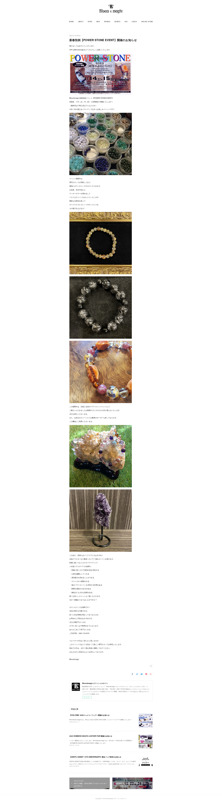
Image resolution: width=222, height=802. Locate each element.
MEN (98, 21)
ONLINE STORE (147, 21)
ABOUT (80, 21)
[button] (71, 21)
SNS (126, 21)
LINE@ (134, 21)
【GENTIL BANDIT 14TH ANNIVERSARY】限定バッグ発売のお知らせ (95, 757)
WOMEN (107, 21)
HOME (71, 21)
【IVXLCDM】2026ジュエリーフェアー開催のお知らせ (89, 715)
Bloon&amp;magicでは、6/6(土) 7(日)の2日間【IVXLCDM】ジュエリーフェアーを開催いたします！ (100, 720)
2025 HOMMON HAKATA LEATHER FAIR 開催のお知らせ (90, 736)
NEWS (90, 21)
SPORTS (117, 21)
